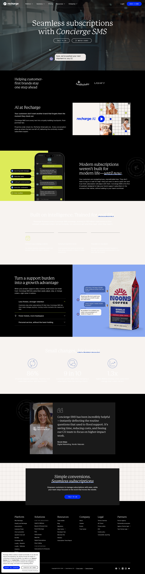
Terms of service (89, 568)
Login (122, 4)
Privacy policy (79, 568)
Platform (28, 4)
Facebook (116, 568)
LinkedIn (122, 568)
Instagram (125, 568)
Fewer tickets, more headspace (31, 316)
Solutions (40, 4)
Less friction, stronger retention (31, 301)
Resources (59, 4)
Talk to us (61, 40)
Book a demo (134, 4)
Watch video (83, 40)
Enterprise (72, 4)
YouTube (129, 568)
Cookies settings (29, 567)
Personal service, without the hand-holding (36, 322)
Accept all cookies (11, 567)
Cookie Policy (15, 560)
